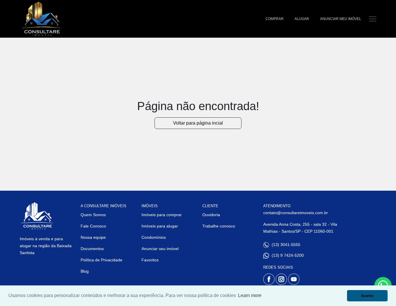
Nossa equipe (93, 237)
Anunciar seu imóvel (160, 248)
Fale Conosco (93, 226)
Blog (85, 271)
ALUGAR (302, 19)
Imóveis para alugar (159, 226)
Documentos (92, 248)
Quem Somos (93, 214)
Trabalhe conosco (218, 226)
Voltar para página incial (198, 123)
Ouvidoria (211, 214)
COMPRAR (275, 19)
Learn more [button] (249, 295)
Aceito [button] (367, 295)
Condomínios (153, 237)
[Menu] (372, 18)
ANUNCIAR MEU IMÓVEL (340, 19)
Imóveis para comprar (161, 214)
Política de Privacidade (101, 260)
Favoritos (150, 260)
